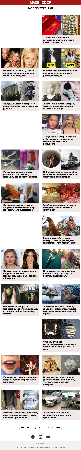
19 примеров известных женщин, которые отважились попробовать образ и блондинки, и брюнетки (19, 275)
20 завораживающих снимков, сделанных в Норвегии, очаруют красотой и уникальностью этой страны (59, 310)
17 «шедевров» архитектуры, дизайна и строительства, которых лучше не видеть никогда (20, 174)
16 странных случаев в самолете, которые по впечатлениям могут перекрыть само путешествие (19, 207)
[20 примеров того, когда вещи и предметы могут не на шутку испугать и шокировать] (61, 259)
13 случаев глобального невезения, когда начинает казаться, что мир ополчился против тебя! (20, 415)
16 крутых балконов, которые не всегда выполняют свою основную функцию (20, 106)
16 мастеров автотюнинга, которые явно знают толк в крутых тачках (57, 415)
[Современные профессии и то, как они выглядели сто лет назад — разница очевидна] (61, 58)
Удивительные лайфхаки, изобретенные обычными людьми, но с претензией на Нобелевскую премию (20, 310)
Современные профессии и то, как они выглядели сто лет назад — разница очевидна (60, 73)
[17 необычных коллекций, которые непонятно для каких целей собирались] (61, 25)
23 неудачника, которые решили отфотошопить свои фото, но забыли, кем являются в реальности (59, 140)
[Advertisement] (20, 30)
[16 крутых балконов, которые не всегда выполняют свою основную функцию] (20, 91)
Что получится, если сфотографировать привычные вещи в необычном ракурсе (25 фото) (59, 345)
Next (58, 428)
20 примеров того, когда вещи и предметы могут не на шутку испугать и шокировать (59, 273)
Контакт (62, 447)
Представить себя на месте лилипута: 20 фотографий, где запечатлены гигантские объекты (60, 240)
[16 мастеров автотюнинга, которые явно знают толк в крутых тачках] (61, 400)
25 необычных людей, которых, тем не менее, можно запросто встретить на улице (58, 106)
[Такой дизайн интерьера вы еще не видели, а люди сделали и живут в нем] (61, 193)
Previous (25, 428)
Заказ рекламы (21, 447)
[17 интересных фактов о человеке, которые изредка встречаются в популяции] (20, 365)
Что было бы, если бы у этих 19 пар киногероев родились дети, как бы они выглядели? (19, 73)
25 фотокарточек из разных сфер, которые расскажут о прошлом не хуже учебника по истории (60, 174)
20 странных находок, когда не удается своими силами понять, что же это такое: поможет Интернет (59, 381)
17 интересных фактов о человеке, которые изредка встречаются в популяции (20, 379)
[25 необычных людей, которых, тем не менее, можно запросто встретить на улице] (61, 91)
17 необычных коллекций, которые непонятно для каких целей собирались (58, 40)
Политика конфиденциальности (39, 447)
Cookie (54, 447)
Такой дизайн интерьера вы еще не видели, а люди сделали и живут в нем (59, 207)
